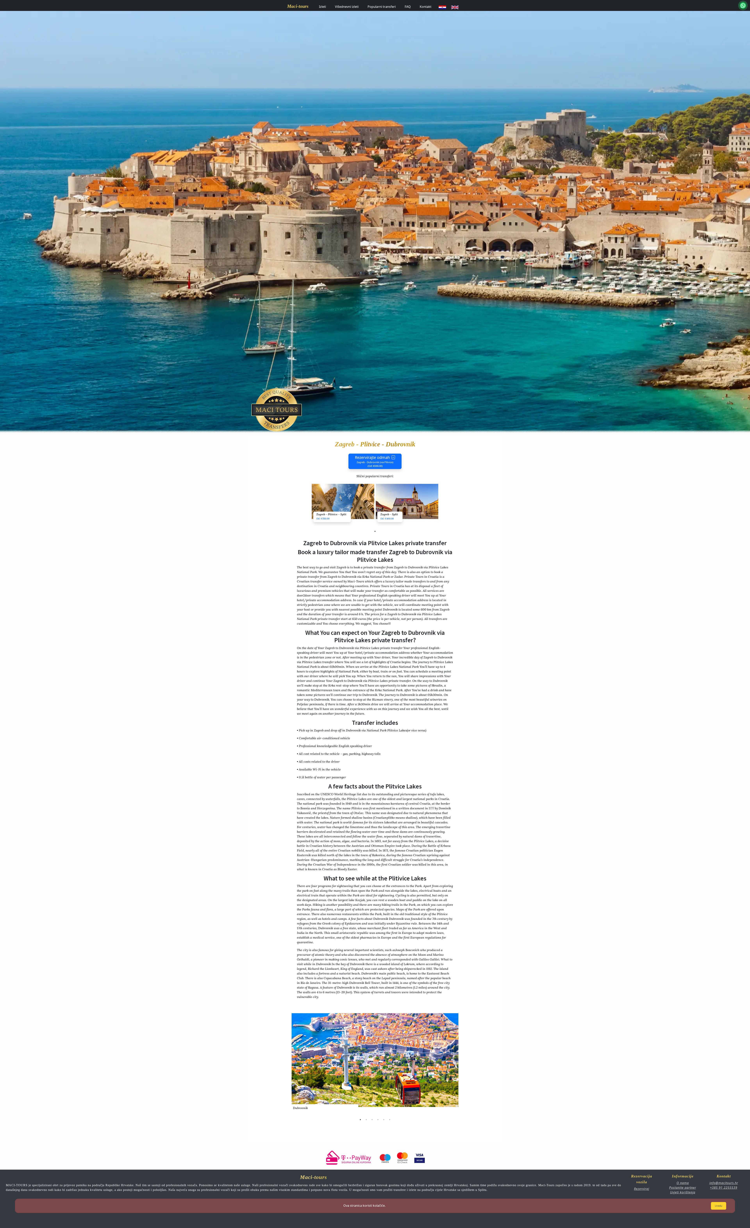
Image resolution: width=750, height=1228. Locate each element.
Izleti (322, 6)
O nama (683, 1183)
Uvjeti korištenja (682, 1192)
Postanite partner (682, 1187)
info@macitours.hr (723, 1183)
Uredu (718, 1205)
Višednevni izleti (347, 6)
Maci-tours (297, 6)
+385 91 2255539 (723, 1187)
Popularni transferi (382, 6)
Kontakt (425, 6)
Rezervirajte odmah (374, 461)
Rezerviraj (641, 1189)
